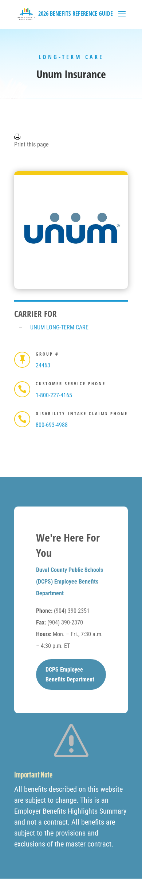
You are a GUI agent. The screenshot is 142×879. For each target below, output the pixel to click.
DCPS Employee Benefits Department (70, 674)
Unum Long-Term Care (59, 327)
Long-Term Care (71, 57)
